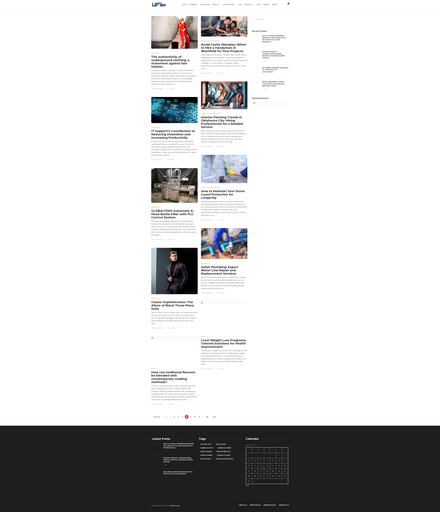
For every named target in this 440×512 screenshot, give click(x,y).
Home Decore (228, 4)
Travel (266, 4)
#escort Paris (221, 444)
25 (255, 476)
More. (274, 4)
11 (199, 417)
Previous (157, 417)
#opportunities (205, 459)
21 (273, 471)
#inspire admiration (223, 451)
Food (153, 368)
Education (205, 4)
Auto (184, 4)
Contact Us (284, 505)
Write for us (255, 505)
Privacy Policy (270, 505)
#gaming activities (206, 448)
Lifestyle (248, 4)
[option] (270, 62)
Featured (156, 127)
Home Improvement (210, 41)
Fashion (155, 53)
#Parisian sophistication (224, 459)
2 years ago (159, 88)
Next (214, 417)
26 (207, 417)
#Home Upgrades (206, 451)
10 (195, 417)
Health (216, 4)
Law (240, 4)
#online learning (206, 455)
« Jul (247, 485)
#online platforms (223, 455)
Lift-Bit (153, 88)
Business (193, 4)
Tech (258, 4)
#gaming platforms (224, 448)
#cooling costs (205, 444)
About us (243, 505)
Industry (155, 207)
